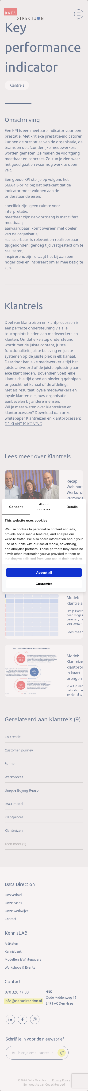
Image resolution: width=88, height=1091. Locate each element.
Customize (44, 584)
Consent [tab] (16, 507)
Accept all (44, 572)
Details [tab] (72, 507)
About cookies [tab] (44, 506)
